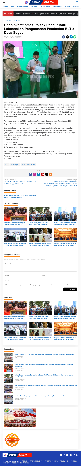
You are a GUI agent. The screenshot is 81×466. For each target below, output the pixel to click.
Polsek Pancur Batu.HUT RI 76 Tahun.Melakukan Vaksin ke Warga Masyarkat (20, 196)
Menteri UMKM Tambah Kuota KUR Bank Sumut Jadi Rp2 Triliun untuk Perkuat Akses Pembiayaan (65, 224)
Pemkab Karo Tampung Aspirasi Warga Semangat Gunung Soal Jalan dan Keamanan (42, 396)
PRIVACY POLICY (59, 461)
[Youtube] (42, 174)
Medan (13, 37)
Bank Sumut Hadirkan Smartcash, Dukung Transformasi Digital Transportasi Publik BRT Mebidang (15, 244)
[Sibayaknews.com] (41, 2)
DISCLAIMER (71, 461)
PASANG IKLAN (35, 461)
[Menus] (4, 2)
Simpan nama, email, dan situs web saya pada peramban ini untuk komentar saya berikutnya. (39, 285)
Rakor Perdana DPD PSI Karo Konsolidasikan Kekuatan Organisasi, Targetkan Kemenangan (44, 354)
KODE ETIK (6, 463)
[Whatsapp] (74, 36)
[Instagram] (34, 174)
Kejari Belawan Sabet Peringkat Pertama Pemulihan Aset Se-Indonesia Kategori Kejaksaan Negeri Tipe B (14, 224)
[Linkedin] (38, 174)
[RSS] (50, 174)
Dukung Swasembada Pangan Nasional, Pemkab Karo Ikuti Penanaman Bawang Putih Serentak (46, 385)
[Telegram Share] (71, 36)
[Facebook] (30, 174)
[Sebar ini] (63, 36)
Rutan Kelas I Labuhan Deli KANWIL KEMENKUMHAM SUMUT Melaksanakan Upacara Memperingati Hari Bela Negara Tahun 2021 (60, 182)
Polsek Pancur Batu (28, 165)
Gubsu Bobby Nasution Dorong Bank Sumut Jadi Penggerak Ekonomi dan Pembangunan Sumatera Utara (39, 224)
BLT (6, 165)
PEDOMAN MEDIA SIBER (20, 463)
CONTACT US (47, 461)
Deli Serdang (7, 37)
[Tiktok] (46, 174)
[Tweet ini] (67, 36)
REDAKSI (25, 461)
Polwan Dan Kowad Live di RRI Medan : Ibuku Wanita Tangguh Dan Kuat (20, 181)
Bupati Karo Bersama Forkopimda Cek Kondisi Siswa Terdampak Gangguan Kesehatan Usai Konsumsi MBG (40, 244)
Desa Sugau (15, 165)
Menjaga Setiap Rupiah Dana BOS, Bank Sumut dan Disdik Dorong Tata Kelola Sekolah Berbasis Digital (65, 244)
